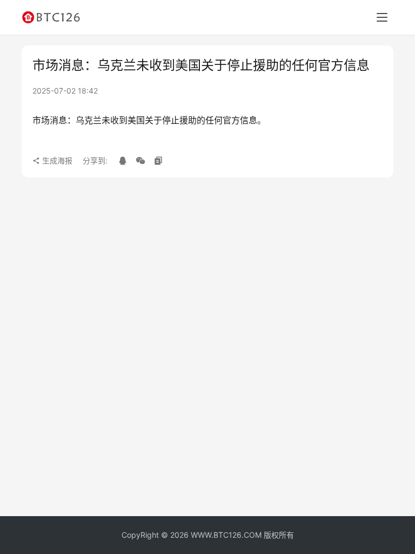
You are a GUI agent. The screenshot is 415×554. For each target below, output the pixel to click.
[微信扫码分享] (140, 161)
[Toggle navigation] (382, 17)
